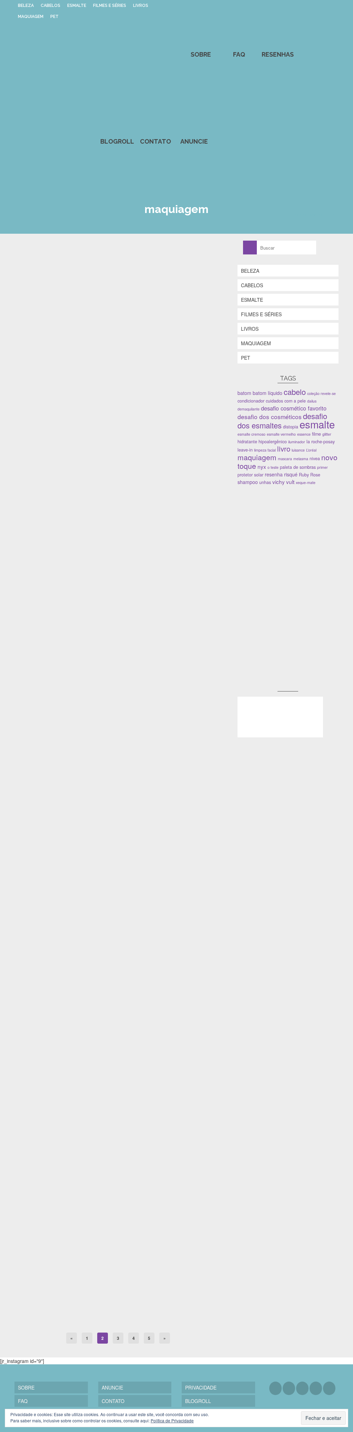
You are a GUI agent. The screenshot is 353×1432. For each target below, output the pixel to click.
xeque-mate (305, 482)
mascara (285, 458)
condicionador (251, 401)
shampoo (248, 481)
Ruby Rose (309, 475)
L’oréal (311, 450)
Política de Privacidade (172, 1420)
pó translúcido (91, 935)
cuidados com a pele (286, 401)
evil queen (67, 1320)
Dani (32, 426)
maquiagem (68, 582)
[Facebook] (275, 1388)
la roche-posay (320, 441)
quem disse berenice (120, 935)
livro (283, 449)
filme (316, 434)
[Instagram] (302, 1388)
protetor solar (250, 475)
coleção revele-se (321, 393)
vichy (278, 481)
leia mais (81, 473)
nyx (262, 466)
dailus (311, 401)
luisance (298, 450)
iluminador (296, 441)
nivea (315, 458)
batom (244, 392)
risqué (290, 474)
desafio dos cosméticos (270, 416)
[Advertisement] (289, 539)
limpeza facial (265, 450)
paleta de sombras (110, 582)
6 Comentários (106, 426)
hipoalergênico (273, 441)
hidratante (247, 441)
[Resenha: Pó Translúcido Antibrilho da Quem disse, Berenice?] (118, 671)
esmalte (317, 424)
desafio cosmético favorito (293, 408)
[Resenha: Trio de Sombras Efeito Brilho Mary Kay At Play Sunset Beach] (118, 319)
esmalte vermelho (281, 434)
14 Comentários (112, 779)
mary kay (86, 582)
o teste (273, 467)
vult (132, 1320)
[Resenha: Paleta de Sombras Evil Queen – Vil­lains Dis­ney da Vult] (118, 1040)
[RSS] (329, 1388)
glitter (326, 434)
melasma (300, 458)
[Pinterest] (316, 1388)
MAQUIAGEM (36, 582)
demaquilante (249, 409)
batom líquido (267, 392)
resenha (274, 474)
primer (322, 467)
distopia (290, 427)
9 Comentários (118, 1164)
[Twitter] (289, 1388)
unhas (265, 482)
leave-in (245, 450)
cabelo (295, 391)
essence (304, 434)
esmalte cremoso (251, 434)
